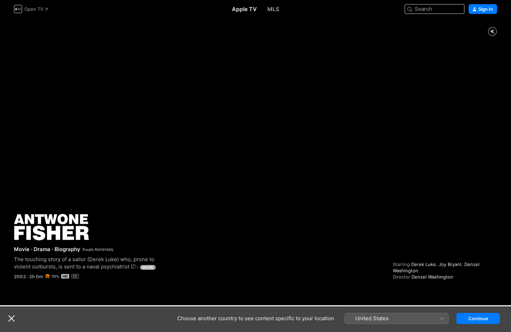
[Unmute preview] (492, 31)
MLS (273, 9)
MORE (148, 267)
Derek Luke (423, 264)
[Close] (11, 318)
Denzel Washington (432, 277)
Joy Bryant (450, 264)
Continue (478, 318)
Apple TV (244, 9)
